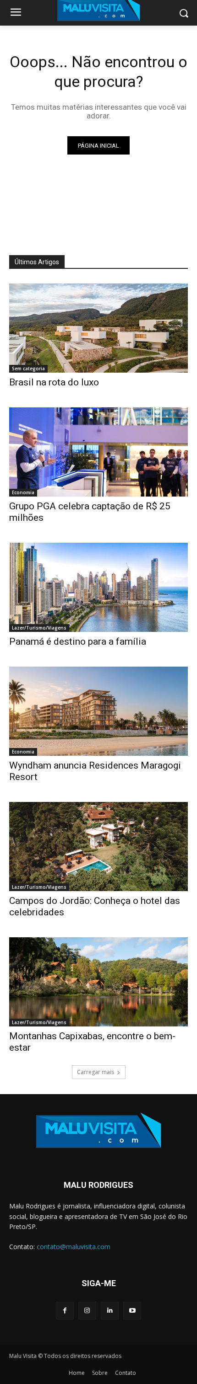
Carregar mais (95, 1072)
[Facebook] (65, 1311)
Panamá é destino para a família (77, 641)
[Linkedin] (110, 1311)
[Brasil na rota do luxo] (98, 328)
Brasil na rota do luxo (54, 382)
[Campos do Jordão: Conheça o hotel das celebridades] (98, 846)
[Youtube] (132, 1311)
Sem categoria (28, 368)
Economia (23, 492)
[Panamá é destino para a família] (98, 587)
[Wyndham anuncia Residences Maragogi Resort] (98, 711)
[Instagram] (87, 1311)
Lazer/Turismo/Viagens (39, 628)
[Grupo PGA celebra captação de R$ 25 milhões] (98, 452)
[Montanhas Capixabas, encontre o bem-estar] (98, 981)
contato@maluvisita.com (73, 1246)
